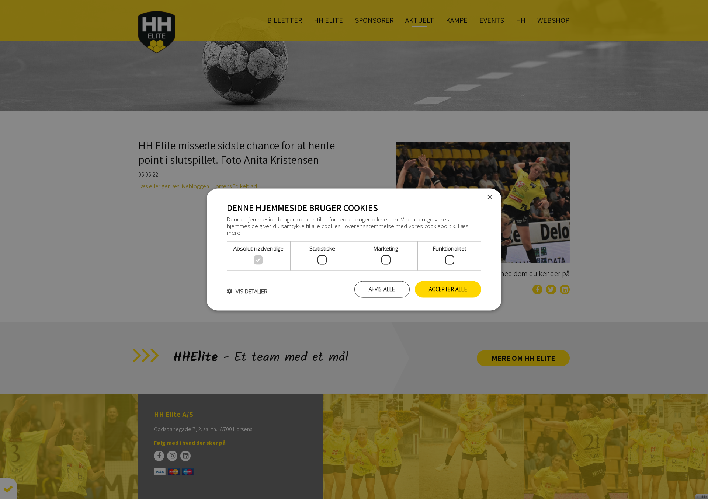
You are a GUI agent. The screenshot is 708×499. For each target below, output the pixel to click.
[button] (247, 291)
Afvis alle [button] (382, 289)
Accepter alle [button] (448, 289)
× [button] (489, 197)
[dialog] (354, 250)
